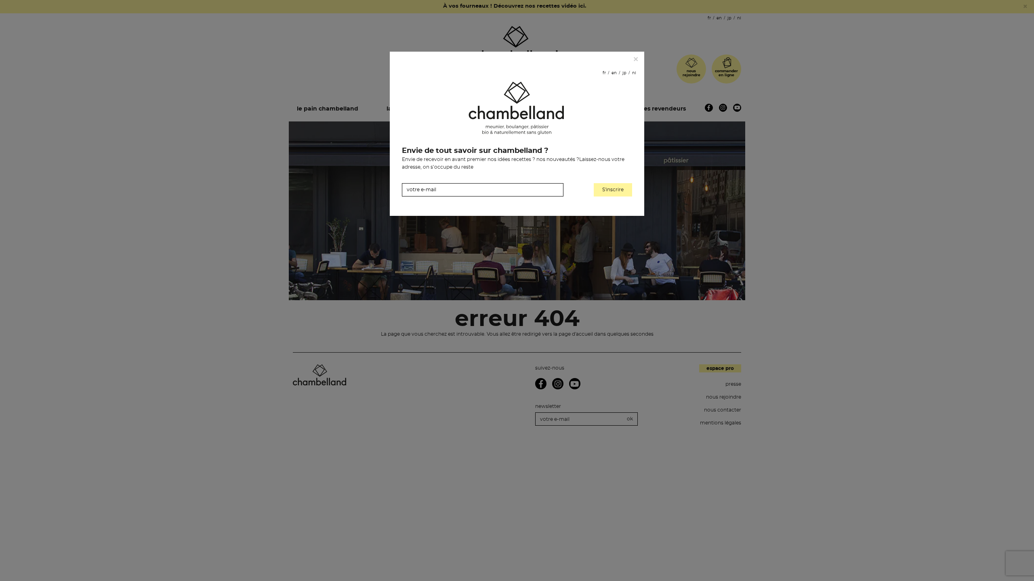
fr (604, 73)
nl (634, 73)
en (614, 73)
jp (624, 73)
